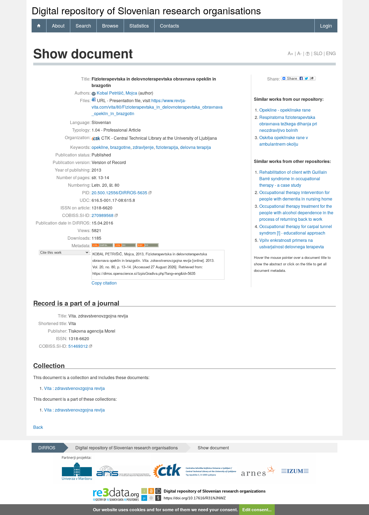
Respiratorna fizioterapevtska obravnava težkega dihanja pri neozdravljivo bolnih (288, 123)
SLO (318, 53)
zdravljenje (143, 147)
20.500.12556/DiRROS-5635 (119, 192)
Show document (213, 447)
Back (38, 427)
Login (326, 25)
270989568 (102, 215)
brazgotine (120, 147)
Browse (110, 25)
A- (299, 53)
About (58, 25)
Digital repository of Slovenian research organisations (126, 447)
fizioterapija (167, 147)
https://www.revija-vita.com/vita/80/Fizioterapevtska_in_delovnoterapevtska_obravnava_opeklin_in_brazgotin (157, 106)
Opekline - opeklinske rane (285, 110)
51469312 (78, 346)
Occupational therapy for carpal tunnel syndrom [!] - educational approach (295, 229)
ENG (331, 53)
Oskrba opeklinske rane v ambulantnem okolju (283, 140)
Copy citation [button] (104, 283)
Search (83, 25)
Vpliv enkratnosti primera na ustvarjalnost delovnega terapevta (291, 243)
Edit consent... (256, 509)
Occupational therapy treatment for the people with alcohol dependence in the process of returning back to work (296, 212)
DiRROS (46, 447)
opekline (100, 147)
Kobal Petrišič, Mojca (117, 93)
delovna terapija (195, 147)
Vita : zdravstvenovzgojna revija (74, 388)
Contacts (169, 25)
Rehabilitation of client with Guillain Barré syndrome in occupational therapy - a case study (293, 178)
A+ (290, 53)
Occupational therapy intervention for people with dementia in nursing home (295, 195)
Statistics (139, 25)
